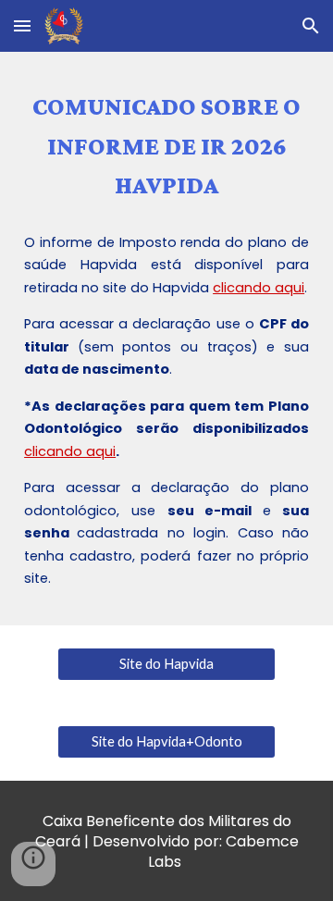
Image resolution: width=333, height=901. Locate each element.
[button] (22, 25)
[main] (166, 146)
